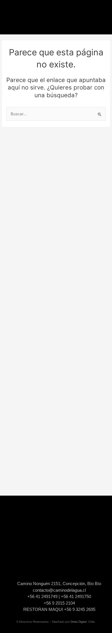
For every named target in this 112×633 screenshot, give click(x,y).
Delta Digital (78, 621)
